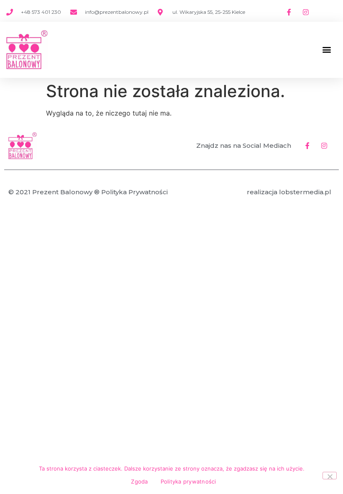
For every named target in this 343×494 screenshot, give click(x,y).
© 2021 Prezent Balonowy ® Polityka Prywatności (88, 192)
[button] (326, 50)
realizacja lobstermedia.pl (289, 192)
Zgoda (139, 481)
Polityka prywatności (188, 481)
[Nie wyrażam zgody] (330, 475)
